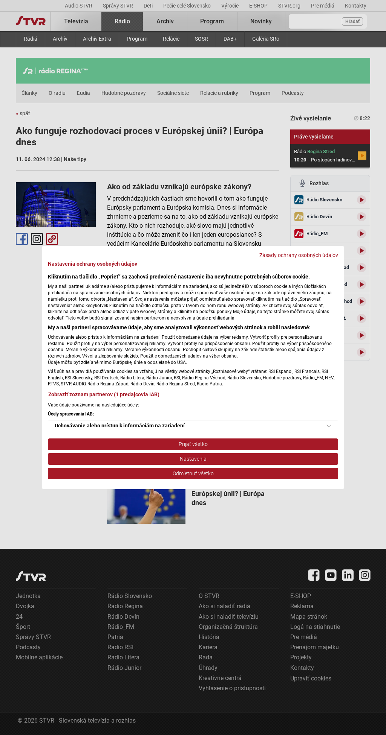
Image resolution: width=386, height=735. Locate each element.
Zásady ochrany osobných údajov (298, 255)
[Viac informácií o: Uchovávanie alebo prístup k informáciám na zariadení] (329, 426)
